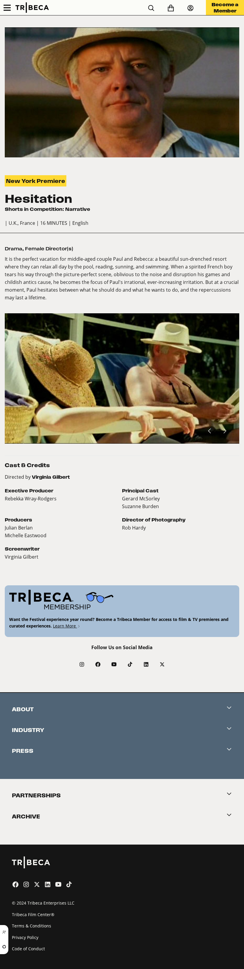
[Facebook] (98, 664)
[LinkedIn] (146, 664)
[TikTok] (130, 664)
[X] (162, 664)
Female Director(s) (49, 248)
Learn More (65, 626)
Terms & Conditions (31, 926)
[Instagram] (81, 664)
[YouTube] (114, 664)
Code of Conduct (28, 948)
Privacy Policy (25, 937)
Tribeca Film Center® (33, 914)
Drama (13, 248)
